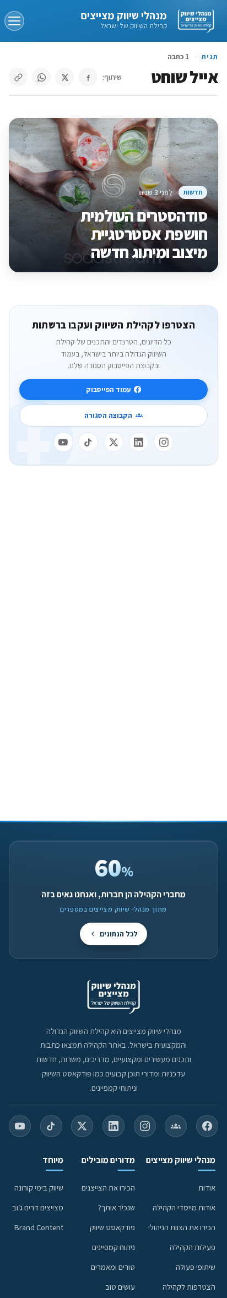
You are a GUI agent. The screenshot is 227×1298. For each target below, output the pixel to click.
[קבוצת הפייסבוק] (176, 1126)
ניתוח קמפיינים (113, 1247)
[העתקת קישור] (18, 77)
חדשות (193, 192)
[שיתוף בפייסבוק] (87, 77)
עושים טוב (120, 1286)
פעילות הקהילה (192, 1247)
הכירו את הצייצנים (108, 1187)
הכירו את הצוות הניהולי (181, 1227)
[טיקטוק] (88, 442)
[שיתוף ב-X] (64, 77)
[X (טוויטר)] (82, 1126)
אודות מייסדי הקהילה (184, 1207)
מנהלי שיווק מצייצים (123, 15)
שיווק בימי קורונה (38, 1187)
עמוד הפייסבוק (108, 389)
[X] (113, 442)
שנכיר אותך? (116, 1207)
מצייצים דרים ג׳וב (37, 1207)
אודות (206, 1187)
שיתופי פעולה (195, 1267)
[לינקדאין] (139, 442)
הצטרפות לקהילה (189, 1286)
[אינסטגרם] (164, 442)
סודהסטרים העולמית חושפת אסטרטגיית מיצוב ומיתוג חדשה (143, 234)
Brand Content (38, 1227)
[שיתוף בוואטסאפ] (41, 77)
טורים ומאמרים (113, 1267)
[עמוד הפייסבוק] (207, 1126)
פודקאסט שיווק (112, 1227)
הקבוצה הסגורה (108, 415)
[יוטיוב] (63, 442)
